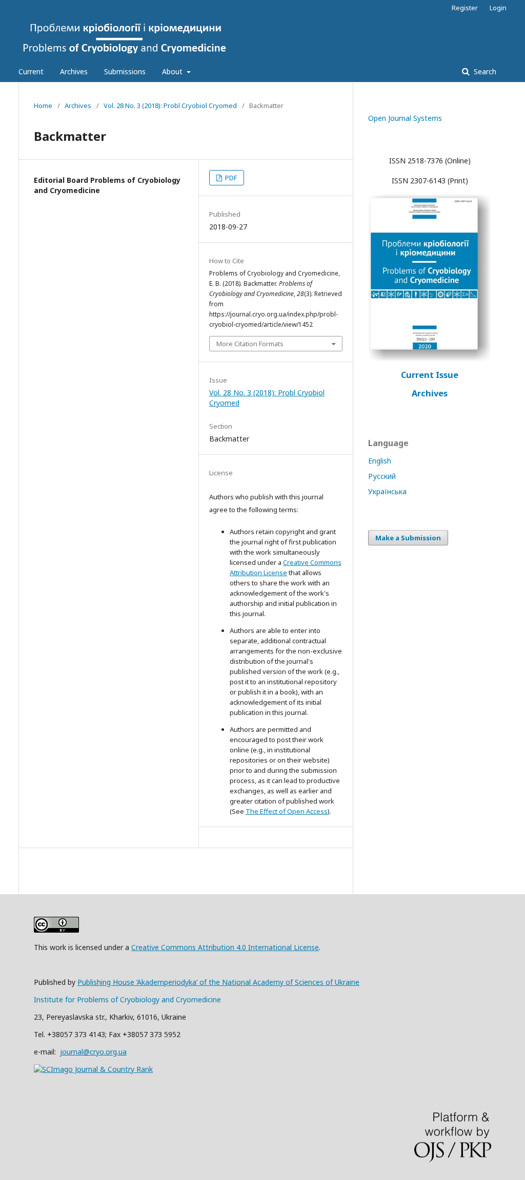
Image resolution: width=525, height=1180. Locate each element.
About (173, 71)
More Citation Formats (250, 343)
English (379, 461)
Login (498, 7)
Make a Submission (408, 537)
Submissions (125, 71)
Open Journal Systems (405, 118)
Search (484, 71)
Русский (382, 476)
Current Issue (429, 375)
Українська (387, 491)
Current (31, 71)
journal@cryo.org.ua (93, 1052)
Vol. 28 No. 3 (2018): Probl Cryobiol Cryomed (170, 105)
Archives (74, 71)
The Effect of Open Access (287, 811)
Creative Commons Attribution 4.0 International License (225, 947)
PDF (230, 177)
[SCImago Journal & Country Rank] (93, 1069)
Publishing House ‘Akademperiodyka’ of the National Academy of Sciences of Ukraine (218, 982)
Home (43, 105)
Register (465, 7)
